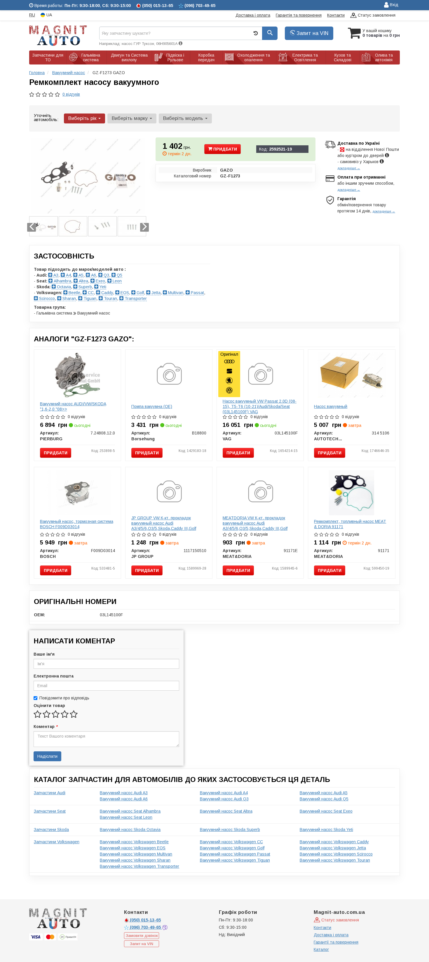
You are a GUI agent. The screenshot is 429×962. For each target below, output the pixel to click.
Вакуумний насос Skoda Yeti (326, 829)
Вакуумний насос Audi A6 (124, 799)
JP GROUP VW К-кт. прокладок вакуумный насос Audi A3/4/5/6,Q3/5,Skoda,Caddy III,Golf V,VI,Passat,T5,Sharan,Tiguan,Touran (166, 526)
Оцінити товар (49, 705)
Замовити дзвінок (142, 935)
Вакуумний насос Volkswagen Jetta (333, 848)
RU (32, 15)
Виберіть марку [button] (130, 118)
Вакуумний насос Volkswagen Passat (235, 854)
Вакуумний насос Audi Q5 (324, 799)
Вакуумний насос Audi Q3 (224, 799)
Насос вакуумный (330, 406)
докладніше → (348, 168)
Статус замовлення (376, 15)
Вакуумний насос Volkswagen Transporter (139, 866)
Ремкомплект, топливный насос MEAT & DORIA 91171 (350, 524)
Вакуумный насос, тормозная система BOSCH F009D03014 (76, 524)
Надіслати (47, 756)
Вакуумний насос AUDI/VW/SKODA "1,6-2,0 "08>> (73, 406)
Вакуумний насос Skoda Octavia (130, 829)
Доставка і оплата (253, 15)
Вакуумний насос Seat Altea (226, 811)
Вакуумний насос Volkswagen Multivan (136, 854)
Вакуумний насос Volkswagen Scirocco (336, 854)
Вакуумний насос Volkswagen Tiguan (235, 860)
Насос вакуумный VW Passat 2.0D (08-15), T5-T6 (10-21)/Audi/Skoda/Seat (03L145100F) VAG (260, 406)
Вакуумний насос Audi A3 (124, 792)
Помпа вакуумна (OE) (151, 406)
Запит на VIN (311, 33)
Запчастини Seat (50, 811)
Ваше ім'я (44, 654)
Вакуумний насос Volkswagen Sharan (135, 860)
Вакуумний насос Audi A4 (224, 792)
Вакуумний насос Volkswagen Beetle (134, 841)
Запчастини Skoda (51, 829)
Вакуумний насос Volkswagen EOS (132, 848)
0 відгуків (71, 94)
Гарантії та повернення (336, 942)
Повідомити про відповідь (64, 698)
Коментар (45, 726)
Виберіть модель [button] (184, 118)
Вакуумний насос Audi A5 (324, 792)
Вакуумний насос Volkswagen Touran (335, 860)
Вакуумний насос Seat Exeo (326, 811)
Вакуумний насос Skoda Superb (230, 829)
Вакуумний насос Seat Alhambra (130, 811)
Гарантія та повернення (299, 15)
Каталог (321, 949)
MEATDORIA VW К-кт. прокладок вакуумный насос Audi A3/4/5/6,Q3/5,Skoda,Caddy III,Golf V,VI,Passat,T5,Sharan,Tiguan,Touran (258, 526)
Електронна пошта (54, 676)
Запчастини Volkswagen (56, 841)
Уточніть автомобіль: (46, 117)
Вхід (393, 4)
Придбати (224, 149)
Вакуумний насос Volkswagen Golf (232, 848)
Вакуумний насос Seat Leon (126, 817)
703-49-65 (146, 927)
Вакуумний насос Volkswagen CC (231, 841)
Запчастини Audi (49, 792)
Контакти (336, 15)
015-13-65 (145, 920)
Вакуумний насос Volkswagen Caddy (334, 841)
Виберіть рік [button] (83, 118)
